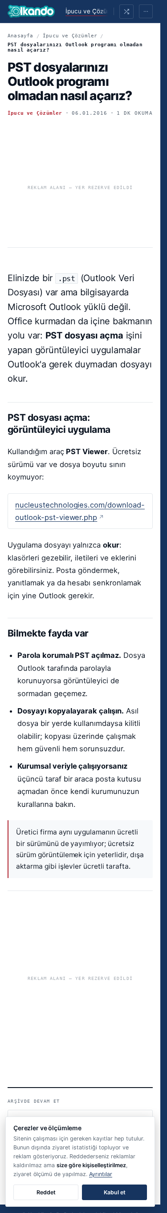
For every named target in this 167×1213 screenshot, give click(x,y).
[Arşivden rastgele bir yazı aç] (126, 11)
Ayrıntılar (100, 1174)
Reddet (46, 1192)
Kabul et (115, 1192)
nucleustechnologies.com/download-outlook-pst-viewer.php (80, 511)
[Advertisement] (80, 183)
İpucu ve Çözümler (92, 11)
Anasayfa (20, 35)
